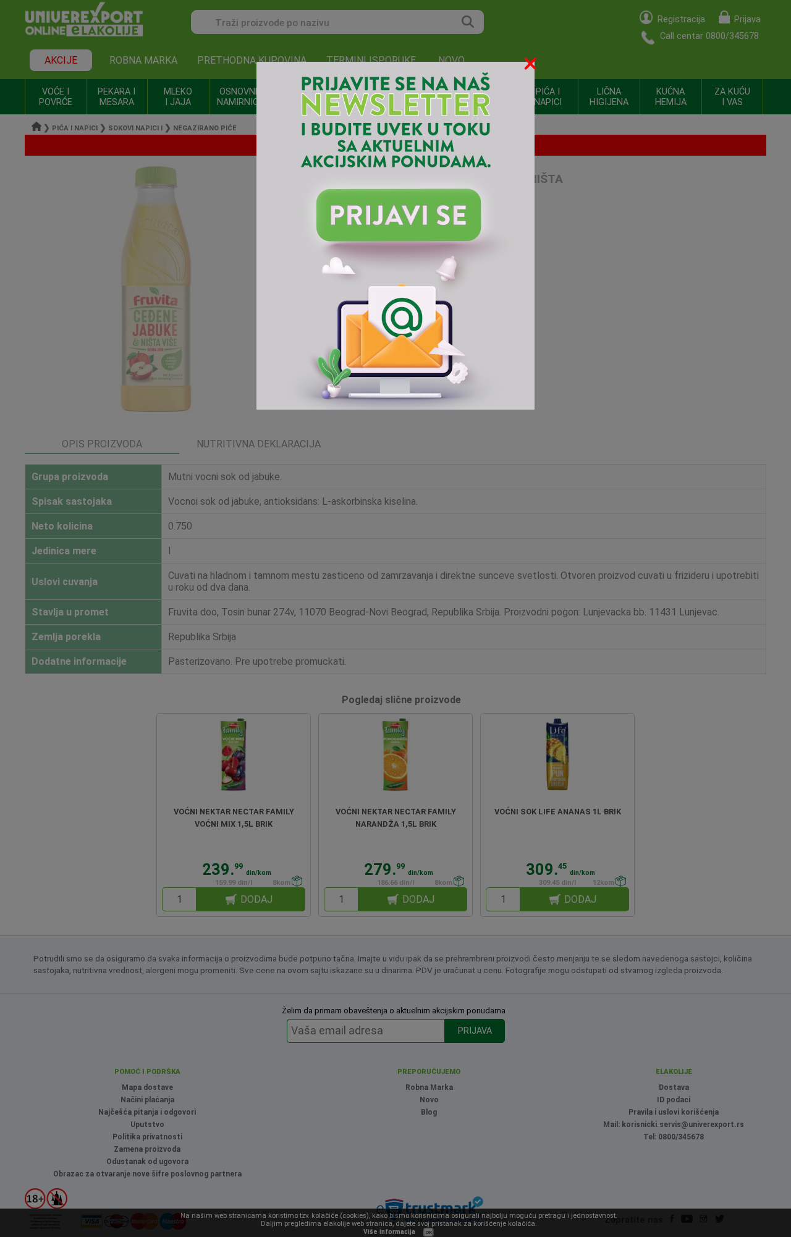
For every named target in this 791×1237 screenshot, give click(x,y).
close (531, 65)
